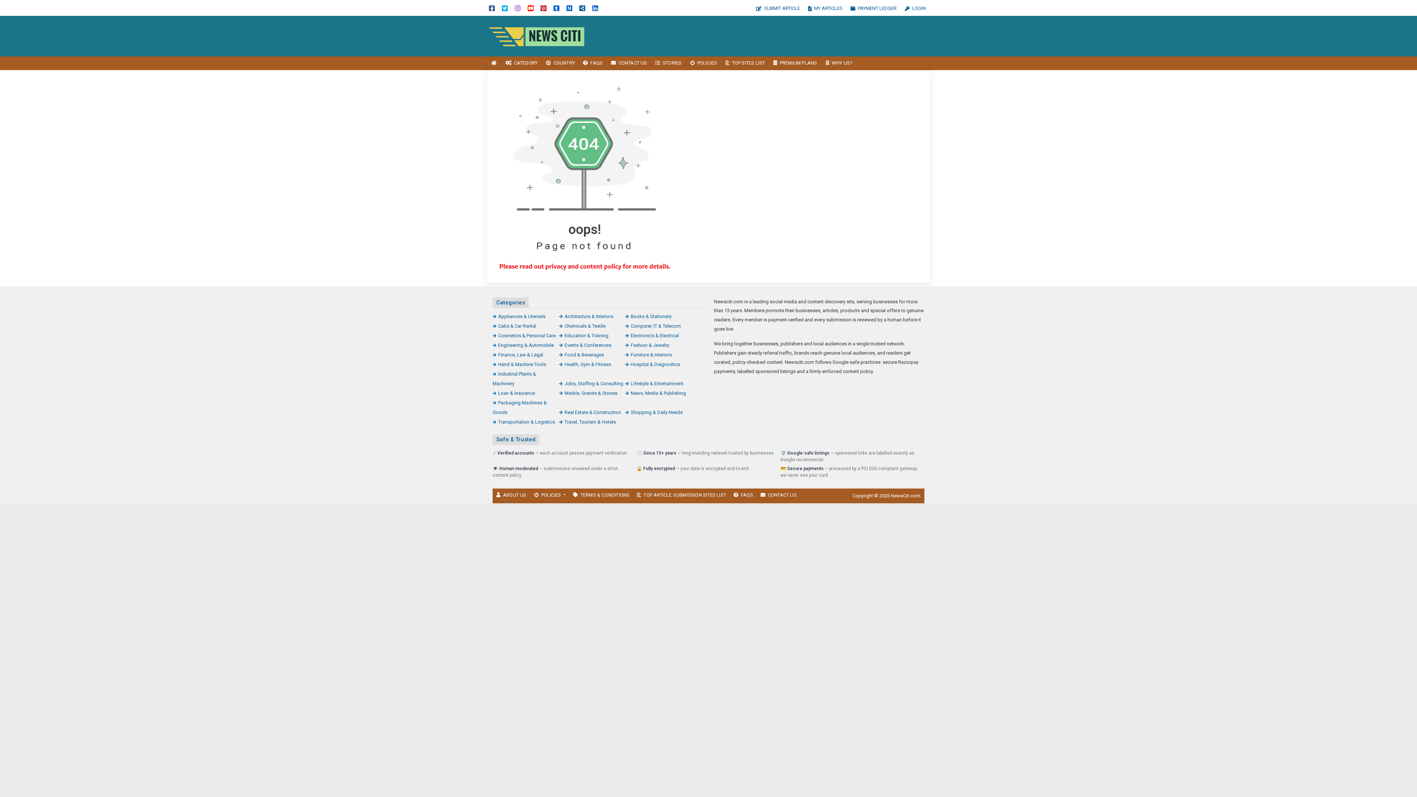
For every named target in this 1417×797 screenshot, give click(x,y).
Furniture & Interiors (651, 355)
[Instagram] (518, 8)
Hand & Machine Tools (522, 364)
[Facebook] (492, 8)
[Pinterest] (544, 8)
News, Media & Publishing (658, 393)
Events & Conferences (588, 345)
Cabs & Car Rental (517, 326)
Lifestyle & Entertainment (657, 383)
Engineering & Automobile (526, 345)
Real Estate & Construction (593, 412)
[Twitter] (505, 8)
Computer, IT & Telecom (656, 326)
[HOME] (494, 63)
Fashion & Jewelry (650, 345)
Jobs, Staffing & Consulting (594, 383)
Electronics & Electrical (655, 335)
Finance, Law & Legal (520, 355)
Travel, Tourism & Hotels (590, 422)
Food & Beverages (584, 355)
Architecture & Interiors (589, 316)
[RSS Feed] (582, 8)
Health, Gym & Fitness (588, 364)
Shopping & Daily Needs (657, 412)
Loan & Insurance (516, 393)
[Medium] (569, 8)
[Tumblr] (556, 8)
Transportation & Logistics (526, 422)
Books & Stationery (651, 316)
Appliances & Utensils (521, 316)
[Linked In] (595, 8)
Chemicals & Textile (585, 326)
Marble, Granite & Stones (591, 393)
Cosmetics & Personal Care (527, 335)
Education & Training (586, 335)
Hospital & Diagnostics (655, 364)
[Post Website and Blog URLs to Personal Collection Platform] (537, 35)
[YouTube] (531, 8)
